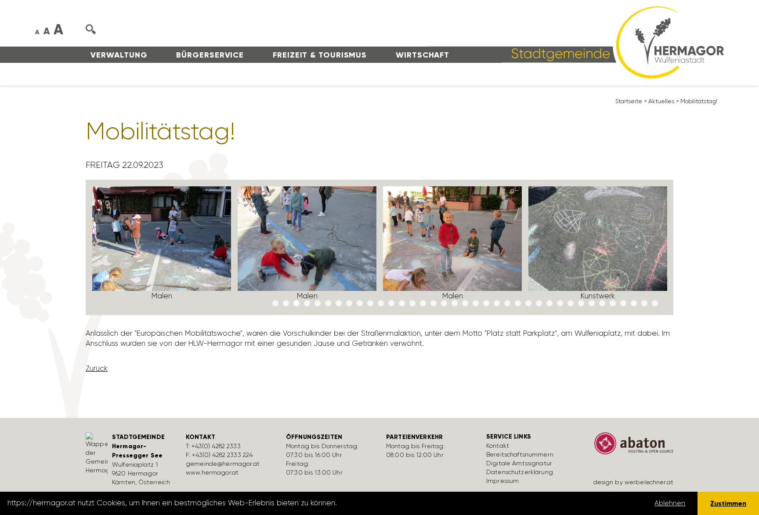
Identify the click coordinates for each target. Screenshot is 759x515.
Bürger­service (210, 55)
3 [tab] (296, 303)
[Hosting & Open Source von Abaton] (629, 446)
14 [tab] (412, 303)
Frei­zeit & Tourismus (320, 55)
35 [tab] (633, 303)
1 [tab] (275, 303)
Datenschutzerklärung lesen (387, 503)
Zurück (97, 368)
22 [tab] (496, 303)
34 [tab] (623, 303)
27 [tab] (549, 303)
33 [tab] (612, 303)
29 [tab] (570, 303)
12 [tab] (391, 303)
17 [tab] (444, 303)
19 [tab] (465, 303)
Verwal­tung (118, 55)
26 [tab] (539, 303)
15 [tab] (423, 303)
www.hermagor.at (212, 472)
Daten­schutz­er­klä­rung (519, 471)
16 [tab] (433, 303)
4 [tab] (307, 303)
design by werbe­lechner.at (633, 482)
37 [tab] (655, 303)
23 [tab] (507, 303)
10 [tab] (370, 303)
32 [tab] (602, 303)
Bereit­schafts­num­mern (519, 454)
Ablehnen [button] (669, 503)
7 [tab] (338, 303)
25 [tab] (528, 303)
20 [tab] (475, 303)
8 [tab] (349, 303)
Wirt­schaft (422, 55)
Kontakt (497, 445)
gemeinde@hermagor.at (223, 463)
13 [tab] (402, 303)
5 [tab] (317, 303)
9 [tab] (359, 303)
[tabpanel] (162, 247)
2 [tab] (286, 303)
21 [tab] (486, 303)
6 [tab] (328, 303)
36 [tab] (644, 303)
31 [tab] (591, 303)
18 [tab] (454, 303)
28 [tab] (560, 303)
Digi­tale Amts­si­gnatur (519, 463)
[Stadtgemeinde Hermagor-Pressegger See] (576, 41)
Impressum (502, 480)
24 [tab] (517, 303)
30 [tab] (581, 303)
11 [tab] (380, 303)
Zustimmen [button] (728, 503)
